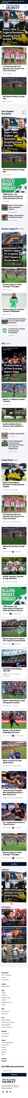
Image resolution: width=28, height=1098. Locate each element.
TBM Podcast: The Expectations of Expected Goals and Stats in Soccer (13, 196)
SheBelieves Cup (6, 1002)
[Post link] (14, 917)
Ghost (15, 1086)
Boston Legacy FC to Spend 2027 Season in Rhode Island (14, 640)
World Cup (5, 1013)
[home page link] (13, 7)
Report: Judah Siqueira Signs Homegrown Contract (15, 207)
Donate (4, 1047)
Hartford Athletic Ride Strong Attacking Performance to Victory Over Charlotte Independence (16, 444)
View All (23, 112)
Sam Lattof (18, 264)
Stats (3, 1054)
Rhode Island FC (6, 1025)
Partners (4, 1052)
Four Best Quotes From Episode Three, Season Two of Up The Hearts (13, 68)
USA (3, 990)
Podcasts (4, 1049)
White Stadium (6, 986)
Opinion (4, 977)
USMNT (4, 993)
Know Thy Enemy (6, 975)
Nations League (6, 997)
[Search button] (25, 7)
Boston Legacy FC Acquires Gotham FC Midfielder (13, 310)
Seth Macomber (17, 521)
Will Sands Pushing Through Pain (14, 97)
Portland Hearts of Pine (8, 1022)
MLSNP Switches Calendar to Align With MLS (13, 577)
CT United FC (5, 1033)
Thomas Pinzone (17, 613)
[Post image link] (14, 56)
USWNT (4, 1000)
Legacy (4, 984)
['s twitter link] (3, 1091)
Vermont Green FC (7, 1027)
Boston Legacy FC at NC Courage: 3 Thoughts (12, 286)
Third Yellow (5, 980)
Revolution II (5, 1036)
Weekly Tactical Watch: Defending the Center (12, 731)
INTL (3, 1009)
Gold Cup (4, 995)
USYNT (4, 1004)
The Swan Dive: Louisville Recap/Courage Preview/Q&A (16, 330)
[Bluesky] (10, 1091)
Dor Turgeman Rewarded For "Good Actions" (14, 823)
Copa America (6, 1011)
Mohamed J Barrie (17, 765)
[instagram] (6, 1091)
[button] (1, 886)
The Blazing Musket (7, 1088)
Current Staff (5, 1045)
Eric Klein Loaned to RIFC (16, 433)
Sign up (4, 1058)
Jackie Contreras (20, 857)
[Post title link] (14, 28)
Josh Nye (14, 42)
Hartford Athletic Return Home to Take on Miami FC (13, 425)
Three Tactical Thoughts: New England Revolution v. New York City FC (13, 792)
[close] (25, 2)
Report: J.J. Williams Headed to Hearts (14, 400)
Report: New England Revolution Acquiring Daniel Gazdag (13, 484)
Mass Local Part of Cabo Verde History (12, 762)
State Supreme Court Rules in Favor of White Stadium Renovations (17, 320)
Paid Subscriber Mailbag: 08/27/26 (12, 670)
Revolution (5, 973)
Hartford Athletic (6, 1020)
